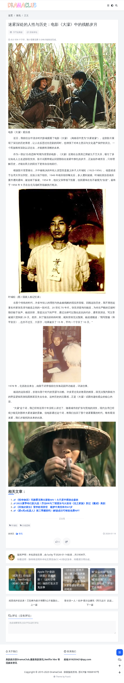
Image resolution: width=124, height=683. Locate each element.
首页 (10, 15)
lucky (50, 554)
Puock (68, 676)
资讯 (18, 15)
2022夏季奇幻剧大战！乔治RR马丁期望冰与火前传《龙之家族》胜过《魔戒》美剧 (60, 503)
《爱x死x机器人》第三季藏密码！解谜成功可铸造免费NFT (48, 510)
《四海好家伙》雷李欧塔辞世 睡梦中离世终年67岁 (44, 507)
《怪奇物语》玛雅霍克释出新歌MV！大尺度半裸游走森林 (47, 499)
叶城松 (14, 525)
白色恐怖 (26, 525)
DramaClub (56, 671)
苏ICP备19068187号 (88, 671)
